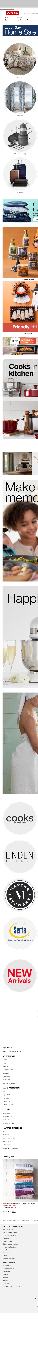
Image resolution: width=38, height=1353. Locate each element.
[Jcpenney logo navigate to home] (12, 13)
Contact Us (6, 1238)
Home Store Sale (28, 1220)
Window (5, 1066)
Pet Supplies (7, 1145)
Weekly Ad (6, 1272)
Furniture (6, 1073)
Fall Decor (6, 1120)
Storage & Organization (11, 1148)
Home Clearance (18, 1220)
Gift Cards (6, 1253)
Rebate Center (8, 1105)
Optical (5, 1280)
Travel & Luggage (9, 1083)
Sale (4, 1091)
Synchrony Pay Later (10, 1247)
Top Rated (6, 1095)
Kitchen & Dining (8, 1070)
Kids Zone (6, 1283)
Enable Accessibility (7, 9)
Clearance (6, 1101)
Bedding (5, 1060)
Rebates (5, 1256)
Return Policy (7, 1241)
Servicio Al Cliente (9, 1259)
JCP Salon (6, 1274)
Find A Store (7, 1266)
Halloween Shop (8, 1116)
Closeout (6, 1098)
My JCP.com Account (10, 1232)
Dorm (4, 1131)
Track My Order (8, 1229)
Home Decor (7, 1080)
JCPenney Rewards (9, 1235)
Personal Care (7, 1141)
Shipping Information (10, 1244)
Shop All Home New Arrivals (12, 1051)
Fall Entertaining (8, 1123)
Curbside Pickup (8, 1269)
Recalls (5, 1250)
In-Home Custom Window (11, 1286)
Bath (4, 1063)
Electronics (6, 1135)
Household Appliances (10, 1138)
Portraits (6, 1277)
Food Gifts (6, 1113)
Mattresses (6, 1076)
